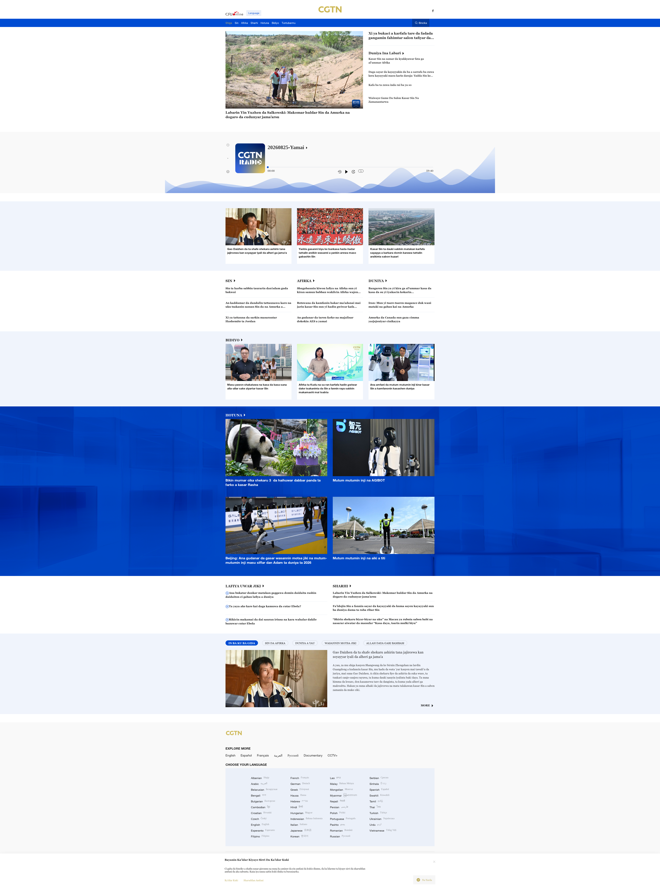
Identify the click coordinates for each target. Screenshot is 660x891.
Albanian (260, 778)
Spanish (379, 789)
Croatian (261, 813)
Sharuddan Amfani (253, 880)
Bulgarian (263, 801)
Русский (293, 755)
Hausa (298, 795)
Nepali (337, 801)
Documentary (313, 755)
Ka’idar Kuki (231, 880)
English (230, 755)
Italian (298, 824)
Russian (340, 836)
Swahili (379, 795)
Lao (335, 778)
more (425, 705)
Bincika (423, 22)
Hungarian (301, 813)
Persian (339, 807)
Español (246, 755)
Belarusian (264, 789)
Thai (375, 807)
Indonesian (306, 819)
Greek (299, 789)
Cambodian (260, 807)
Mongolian (341, 789)
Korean (299, 836)
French (299, 778)
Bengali (258, 795)
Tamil (376, 801)
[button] (264, 106)
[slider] (268, 167)
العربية (278, 755)
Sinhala (378, 784)
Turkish (378, 813)
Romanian (341, 830)
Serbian (379, 778)
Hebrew (299, 801)
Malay (342, 784)
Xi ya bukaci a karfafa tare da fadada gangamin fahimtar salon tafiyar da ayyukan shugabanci (400, 35)
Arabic (259, 784)
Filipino (260, 836)
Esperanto (263, 830)
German (300, 784)
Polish (337, 813)
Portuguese (342, 819)
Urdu (375, 824)
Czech (259, 819)
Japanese (300, 830)
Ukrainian (382, 819)
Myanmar (343, 795)
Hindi (296, 807)
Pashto (337, 824)
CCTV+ (333, 755)
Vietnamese (383, 830)
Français (263, 755)
